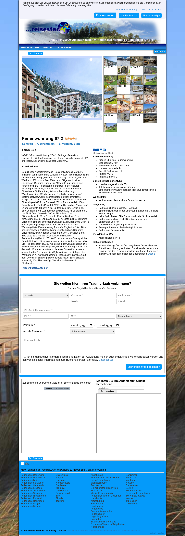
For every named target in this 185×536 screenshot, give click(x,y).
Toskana (60, 501)
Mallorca (60, 488)
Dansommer (132, 485)
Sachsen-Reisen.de (131, 531)
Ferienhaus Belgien (31, 503)
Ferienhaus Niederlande (33, 496)
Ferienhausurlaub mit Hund (105, 477)
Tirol (58, 496)
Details (151, 254)
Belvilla (129, 488)
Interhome (131, 480)
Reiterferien (97, 503)
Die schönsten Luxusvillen (104, 488)
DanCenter (131, 475)
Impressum (131, 501)
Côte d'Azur (62, 490)
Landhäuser (97, 506)
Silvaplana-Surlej (70, 143)
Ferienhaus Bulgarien (32, 506)
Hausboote (96, 498)
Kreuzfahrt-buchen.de (88, 531)
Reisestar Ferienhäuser (138, 493)
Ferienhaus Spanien (31, 493)
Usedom (60, 480)
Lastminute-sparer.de (110, 531)
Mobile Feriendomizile (102, 493)
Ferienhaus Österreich (32, 485)
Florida (59, 498)
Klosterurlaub (97, 501)
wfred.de (161, 533)
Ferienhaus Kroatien (31, 488)
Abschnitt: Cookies (151, 9)
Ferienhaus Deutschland (33, 477)
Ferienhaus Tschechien (33, 490)
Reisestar (72, 531)
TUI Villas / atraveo (135, 496)
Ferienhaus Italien (30, 480)
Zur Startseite (35, 53)
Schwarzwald (63, 493)
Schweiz (27, 143)
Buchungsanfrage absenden (143, 366)
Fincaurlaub (97, 490)
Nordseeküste (63, 483)
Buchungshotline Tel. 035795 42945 (46, 47)
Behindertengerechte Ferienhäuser (101, 512)
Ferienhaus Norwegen (32, 501)
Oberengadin (46, 143)
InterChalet (131, 477)
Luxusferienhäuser (100, 480)
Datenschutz (106, 359)
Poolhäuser (97, 485)
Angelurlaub (97, 475)
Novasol (130, 483)
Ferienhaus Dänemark (32, 475)
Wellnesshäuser (99, 483)
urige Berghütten (99, 516)
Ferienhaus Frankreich (32, 498)
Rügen (59, 477)
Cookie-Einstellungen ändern (57, 388)
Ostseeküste (62, 475)
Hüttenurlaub (97, 527)
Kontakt (130, 498)
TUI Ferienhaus (134, 490)
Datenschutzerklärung (126, 9)
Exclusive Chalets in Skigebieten (108, 524)
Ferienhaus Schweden (32, 483)
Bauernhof (96, 519)
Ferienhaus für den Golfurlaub (106, 496)
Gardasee (61, 485)
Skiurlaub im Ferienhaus (103, 521)
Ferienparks (97, 508)
